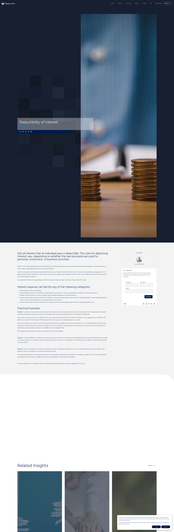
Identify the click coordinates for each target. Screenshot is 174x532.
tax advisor (82, 363)
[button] (20, 132)
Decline (165, 526)
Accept (156, 526)
